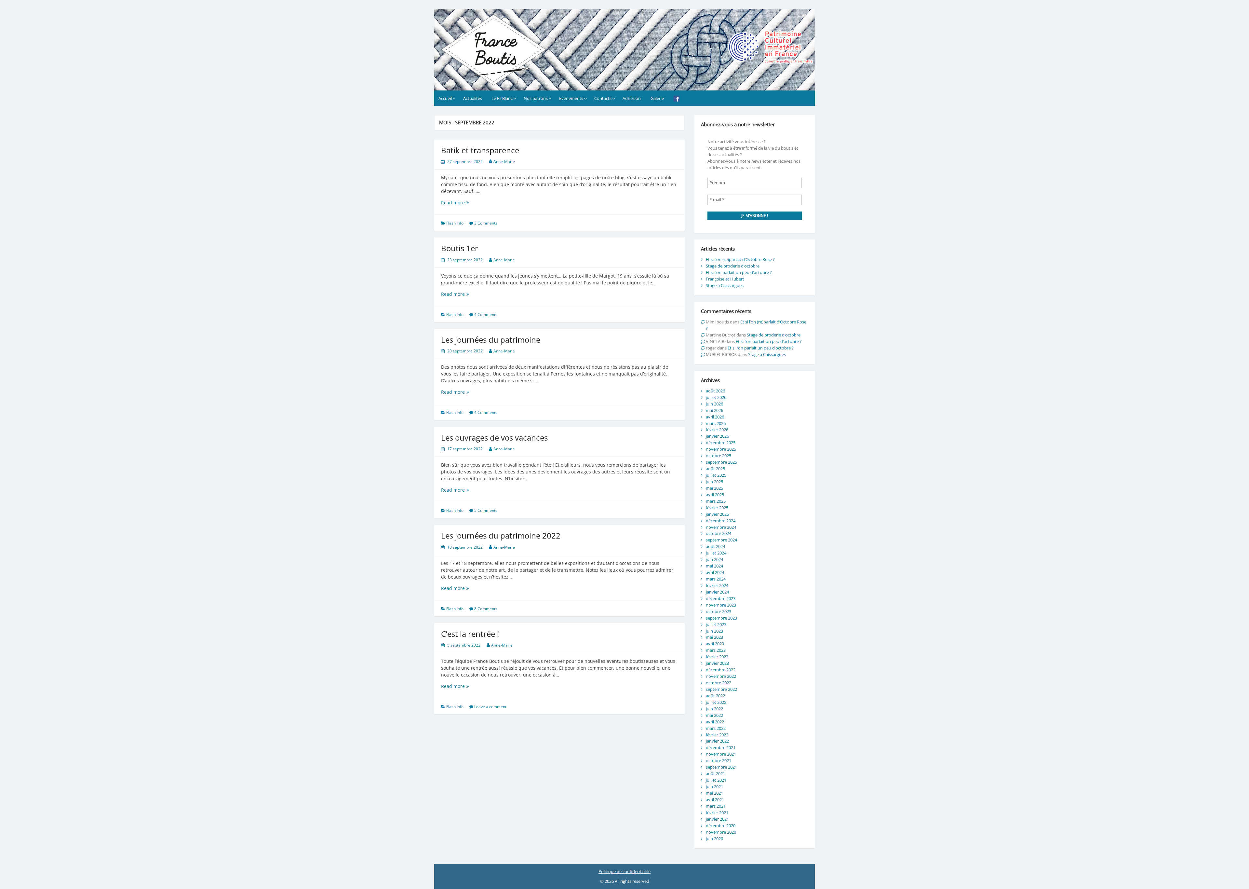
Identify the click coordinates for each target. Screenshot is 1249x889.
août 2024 (715, 546)
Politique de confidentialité (624, 871)
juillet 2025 (716, 475)
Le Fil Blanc (502, 98)
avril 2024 (715, 572)
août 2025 (715, 469)
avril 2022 (715, 722)
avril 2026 (715, 417)
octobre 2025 (718, 455)
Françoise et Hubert (725, 279)
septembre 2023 (721, 618)
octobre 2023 (718, 611)
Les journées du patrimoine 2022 (500, 535)
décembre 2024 (720, 521)
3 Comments (485, 223)
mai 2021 (714, 793)
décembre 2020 (720, 825)
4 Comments (485, 314)
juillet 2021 (716, 780)
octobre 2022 (718, 683)
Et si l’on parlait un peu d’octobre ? (739, 272)
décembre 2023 (720, 598)
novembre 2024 (721, 527)
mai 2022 (714, 715)
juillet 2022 (716, 702)
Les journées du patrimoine (490, 339)
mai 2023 (714, 637)
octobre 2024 (718, 533)
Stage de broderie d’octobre (732, 266)
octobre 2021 (718, 760)
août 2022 (715, 696)
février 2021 (717, 812)
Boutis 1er (459, 248)
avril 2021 (715, 799)
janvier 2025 (717, 514)
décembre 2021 (720, 747)
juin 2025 (714, 482)
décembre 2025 (720, 442)
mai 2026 (714, 410)
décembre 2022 (720, 670)
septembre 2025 (721, 462)
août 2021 (715, 773)
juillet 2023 (716, 624)
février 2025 (717, 508)
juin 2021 (714, 786)
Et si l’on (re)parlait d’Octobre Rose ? (740, 259)
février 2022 (717, 735)
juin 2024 (714, 559)
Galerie (657, 98)
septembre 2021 (721, 767)
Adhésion (632, 98)
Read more (467, 202)
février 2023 (717, 657)
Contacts (602, 98)
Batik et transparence (480, 150)
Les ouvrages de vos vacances (494, 437)
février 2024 (717, 585)
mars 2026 (716, 423)
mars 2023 (716, 650)
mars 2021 (716, 806)
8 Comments (485, 608)
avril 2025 (715, 495)
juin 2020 (714, 838)
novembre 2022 (721, 676)
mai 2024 (714, 566)
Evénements (571, 98)
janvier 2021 (717, 819)
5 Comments (485, 510)
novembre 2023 (721, 605)
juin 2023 (714, 631)
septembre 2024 (721, 540)
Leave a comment (490, 706)
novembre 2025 (721, 449)
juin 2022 (714, 709)
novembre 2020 (721, 832)
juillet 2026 (716, 397)
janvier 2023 (717, 663)
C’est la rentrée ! (470, 633)
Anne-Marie (504, 161)
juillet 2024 (716, 553)
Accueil (445, 98)
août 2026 (715, 391)
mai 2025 (714, 488)
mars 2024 (716, 579)
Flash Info (454, 223)
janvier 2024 (717, 592)
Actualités (472, 98)
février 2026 (717, 429)
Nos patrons (536, 98)
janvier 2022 (717, 741)
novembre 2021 (721, 754)
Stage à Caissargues (725, 285)
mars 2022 (716, 728)
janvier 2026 (717, 436)
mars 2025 (716, 501)
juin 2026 (714, 404)
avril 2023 (715, 644)
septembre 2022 (721, 689)
